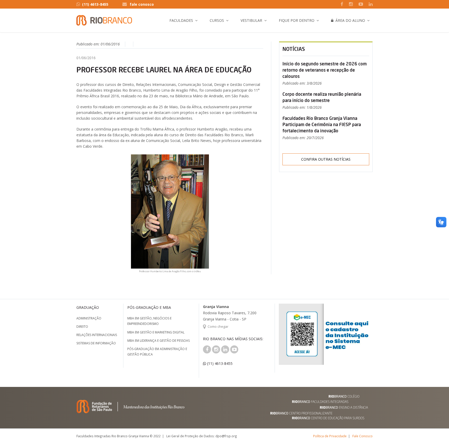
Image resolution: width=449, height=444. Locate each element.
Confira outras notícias (326, 159)
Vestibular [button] (251, 20)
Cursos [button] (217, 20)
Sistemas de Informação (96, 343)
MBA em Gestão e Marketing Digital (155, 332)
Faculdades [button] (181, 20)
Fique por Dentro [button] (296, 20)
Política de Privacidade (330, 436)
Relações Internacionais (96, 335)
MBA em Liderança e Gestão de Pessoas (158, 340)
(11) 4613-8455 (95, 4)
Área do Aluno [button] (349, 20)
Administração (88, 318)
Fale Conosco (362, 436)
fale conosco (142, 4)
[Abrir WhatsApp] (436, 431)
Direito (82, 326)
